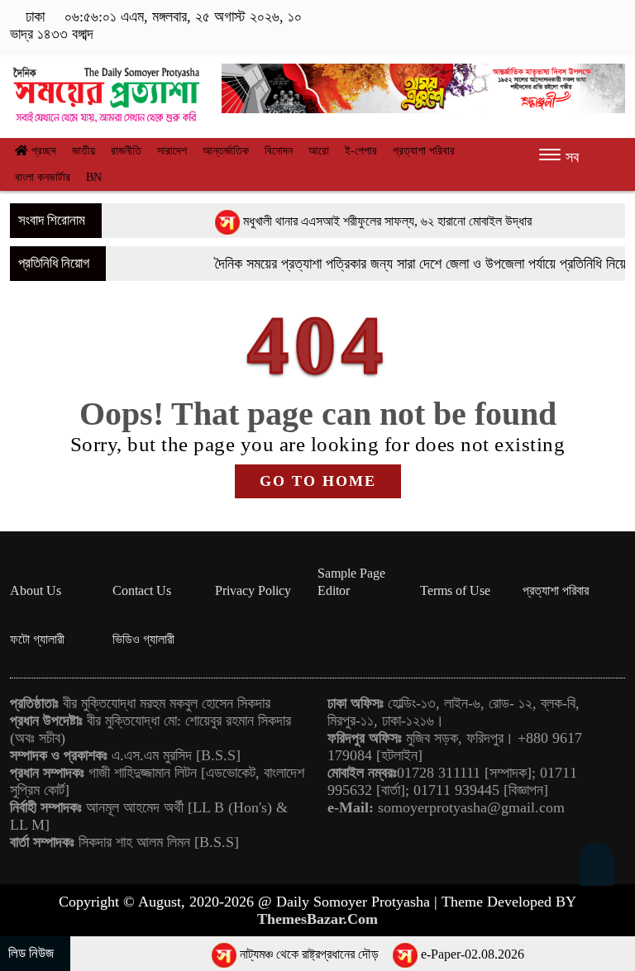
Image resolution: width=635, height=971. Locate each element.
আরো (318, 151)
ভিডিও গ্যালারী (143, 639)
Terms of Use (455, 590)
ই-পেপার (361, 151)
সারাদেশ (172, 151)
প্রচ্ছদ (42, 151)
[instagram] (565, 17)
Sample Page (351, 573)
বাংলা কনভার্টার (42, 177)
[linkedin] (591, 17)
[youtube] (614, 17)
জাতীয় (83, 151)
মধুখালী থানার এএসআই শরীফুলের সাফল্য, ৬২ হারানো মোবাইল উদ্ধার (370, 221)
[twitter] (539, 17)
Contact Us (141, 590)
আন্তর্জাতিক (226, 151)
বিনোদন (279, 151)
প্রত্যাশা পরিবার (424, 151)
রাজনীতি (126, 151)
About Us (35, 590)
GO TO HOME (318, 481)
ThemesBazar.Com (317, 919)
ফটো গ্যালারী (37, 639)
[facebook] (514, 17)
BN (94, 177)
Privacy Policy (253, 590)
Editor (334, 590)
